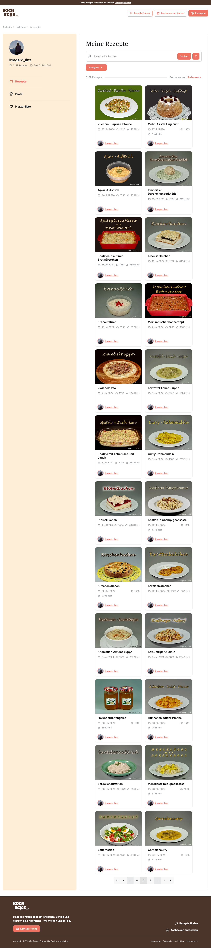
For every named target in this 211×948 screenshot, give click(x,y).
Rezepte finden (142, 13)
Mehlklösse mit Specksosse (166, 784)
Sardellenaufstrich (110, 784)
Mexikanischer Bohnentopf (166, 322)
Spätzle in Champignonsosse (167, 520)
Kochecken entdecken (172, 13)
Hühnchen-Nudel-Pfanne (165, 718)
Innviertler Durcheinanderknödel (162, 191)
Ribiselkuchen (107, 520)
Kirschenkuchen (109, 586)
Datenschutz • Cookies (173, 941)
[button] (96, 67)
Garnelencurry (157, 850)
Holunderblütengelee (112, 718)
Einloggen (200, 13)
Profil (18, 94)
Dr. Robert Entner (38, 941)
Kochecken (21, 27)
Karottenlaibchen (159, 586)
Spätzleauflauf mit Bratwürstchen (110, 257)
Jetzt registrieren (123, 2)
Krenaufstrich (107, 322)
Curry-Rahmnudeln (161, 454)
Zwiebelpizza (107, 388)
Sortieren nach (178, 77)
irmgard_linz (111, 143)
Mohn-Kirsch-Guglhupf (163, 124)
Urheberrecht (192, 941)
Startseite (7, 27)
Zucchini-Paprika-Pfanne (115, 124)
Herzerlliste (23, 106)
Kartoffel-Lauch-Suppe (163, 388)
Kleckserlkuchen (159, 256)
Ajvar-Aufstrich (108, 190)
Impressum (156, 941)
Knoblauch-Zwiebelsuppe (115, 652)
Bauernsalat (106, 850)
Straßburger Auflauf (161, 652)
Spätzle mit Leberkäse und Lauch (116, 455)
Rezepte (21, 81)
